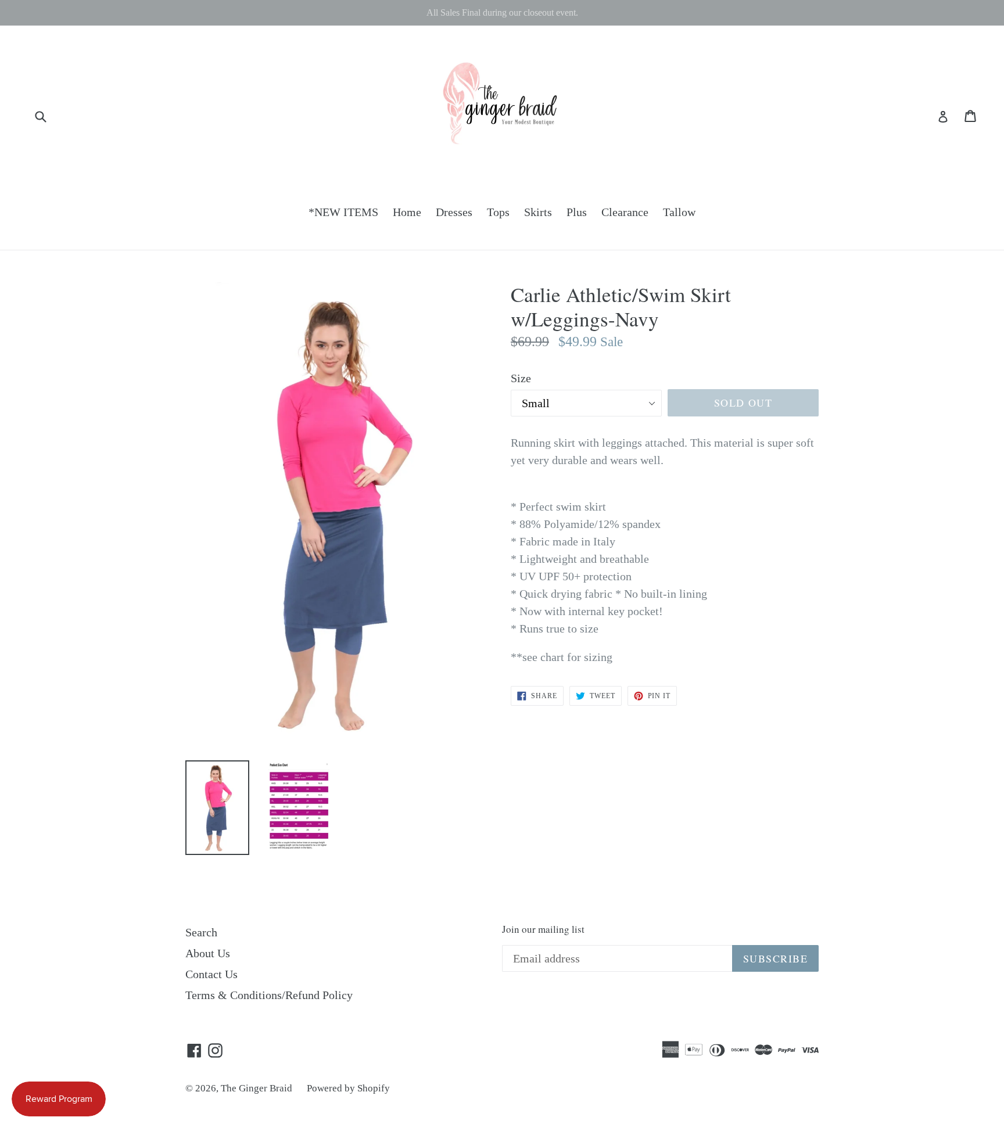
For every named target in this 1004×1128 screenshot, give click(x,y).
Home (407, 212)
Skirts (538, 212)
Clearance (624, 212)
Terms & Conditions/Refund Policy (269, 995)
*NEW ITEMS (343, 212)
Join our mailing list (543, 929)
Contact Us (211, 974)
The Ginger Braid (256, 1088)
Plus (576, 212)
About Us (207, 953)
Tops (498, 212)
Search (201, 932)
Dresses (454, 212)
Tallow (679, 212)
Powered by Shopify (348, 1088)
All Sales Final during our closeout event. (502, 12)
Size (521, 378)
